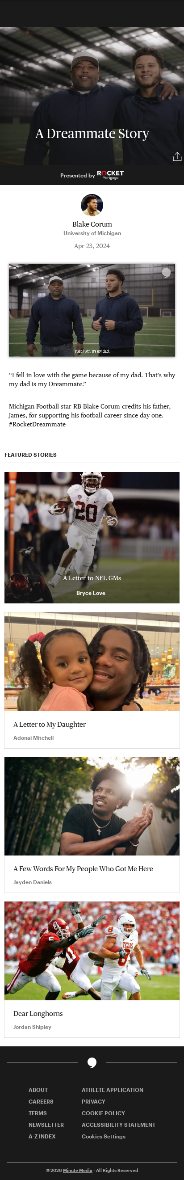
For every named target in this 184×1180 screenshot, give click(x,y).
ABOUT (38, 1090)
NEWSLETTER (46, 1124)
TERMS (38, 1113)
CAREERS (41, 1101)
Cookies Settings (103, 1136)
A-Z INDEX (42, 1136)
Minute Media (77, 1170)
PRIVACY (93, 1101)
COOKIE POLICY (103, 1113)
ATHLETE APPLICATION (112, 1090)
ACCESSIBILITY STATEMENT (118, 1124)
